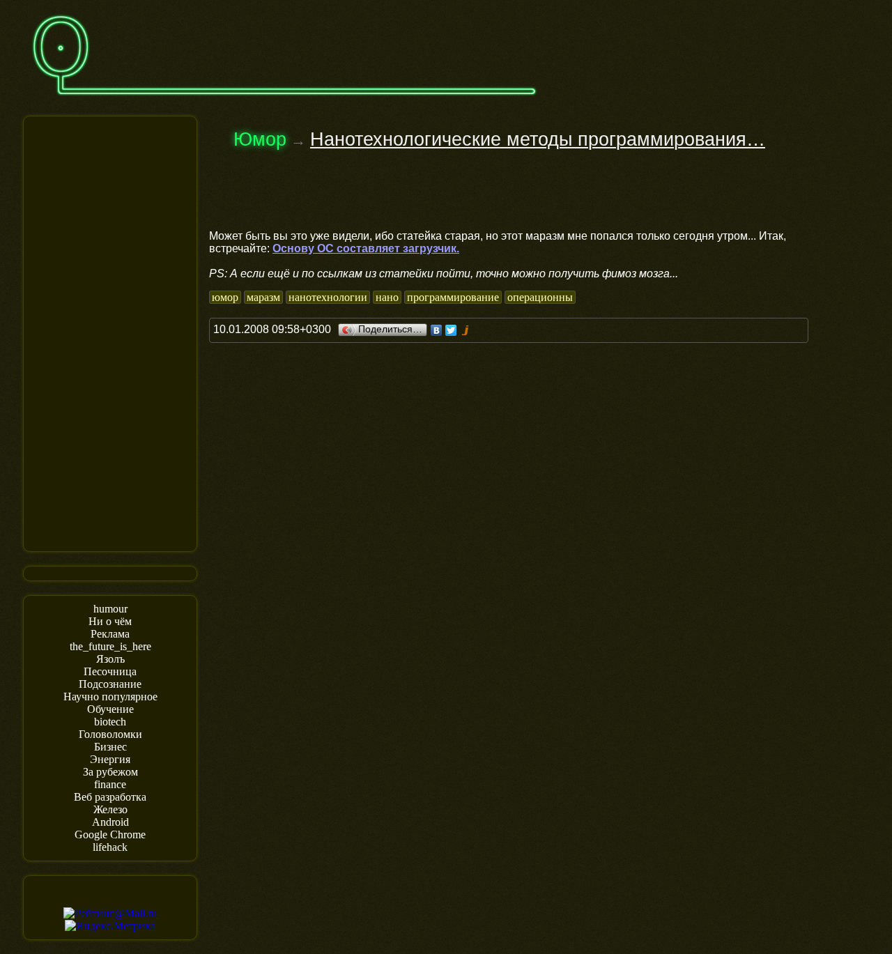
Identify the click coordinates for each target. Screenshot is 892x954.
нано (387, 297)
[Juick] (466, 330)
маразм (263, 297)
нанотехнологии (328, 297)
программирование (453, 297)
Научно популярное (110, 696)
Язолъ (110, 659)
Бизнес (110, 747)
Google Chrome (110, 834)
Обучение (110, 709)
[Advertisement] (110, 332)
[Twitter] (451, 330)
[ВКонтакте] (436, 330)
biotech (110, 722)
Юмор (259, 139)
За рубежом (110, 772)
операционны (540, 297)
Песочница (110, 671)
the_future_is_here (110, 646)
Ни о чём (110, 621)
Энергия (110, 759)
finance (110, 784)
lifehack (110, 847)
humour (110, 609)
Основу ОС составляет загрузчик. (365, 248)
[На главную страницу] (284, 102)
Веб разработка (110, 797)
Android (110, 822)
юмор (225, 297)
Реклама (110, 634)
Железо (110, 809)
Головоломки (110, 734)
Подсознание (110, 684)
